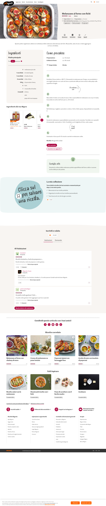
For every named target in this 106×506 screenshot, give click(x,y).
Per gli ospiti (85, 23)
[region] (53, 503)
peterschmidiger (25, 289)
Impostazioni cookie (60, 436)
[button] (17, 254)
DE (93, 450)
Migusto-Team (27, 271)
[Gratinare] (88, 386)
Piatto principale (76, 23)
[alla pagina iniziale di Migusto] (8, 2)
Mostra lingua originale (33, 264)
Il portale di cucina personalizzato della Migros (17, 403)
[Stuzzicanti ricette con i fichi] (40, 386)
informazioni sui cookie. (50, 504)
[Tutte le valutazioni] (65, 16)
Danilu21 (23, 253)
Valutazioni (48, 240)
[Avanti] (41, 120)
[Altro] (89, 267)
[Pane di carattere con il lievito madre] (64, 386)
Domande (58, 240)
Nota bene (21, 61)
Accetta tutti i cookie (86, 503)
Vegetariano (67, 23)
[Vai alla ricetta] (16, 350)
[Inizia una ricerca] (91, 2)
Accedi (97, 1)
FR (96, 450)
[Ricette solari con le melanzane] (16, 386)
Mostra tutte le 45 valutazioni (24, 308)
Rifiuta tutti (75, 503)
